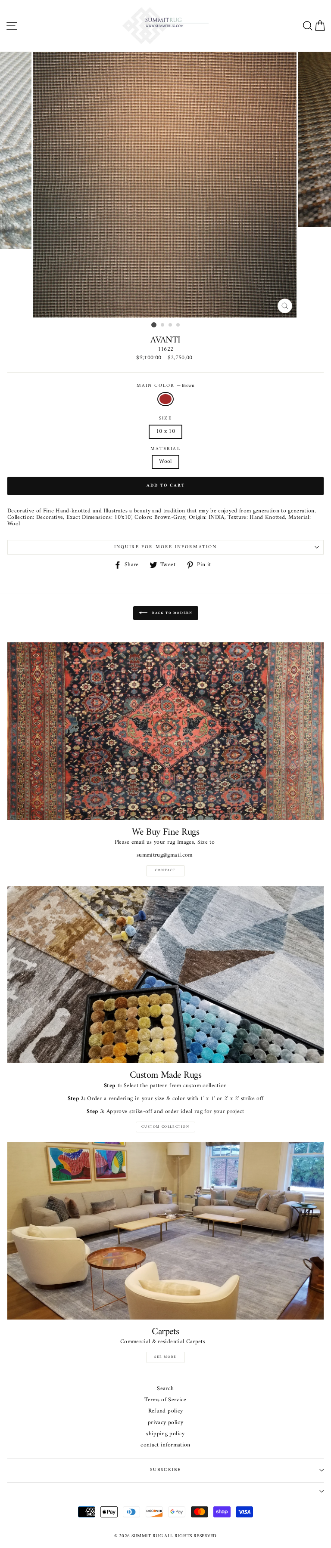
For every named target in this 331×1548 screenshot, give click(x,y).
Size (165, 418)
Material (165, 449)
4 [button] (178, 325)
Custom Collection (165, 1127)
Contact (165, 870)
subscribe (165, 1470)
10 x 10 (165, 431)
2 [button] (163, 325)
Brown (165, 399)
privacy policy (165, 1423)
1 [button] (153, 324)
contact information (165, 1445)
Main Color (166, 386)
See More (165, 1357)
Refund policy (165, 1411)
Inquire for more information (165, 547)
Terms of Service (165, 1400)
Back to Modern (172, 613)
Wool (165, 461)
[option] (165, 185)
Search (165, 1389)
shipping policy (165, 1434)
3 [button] (171, 325)
